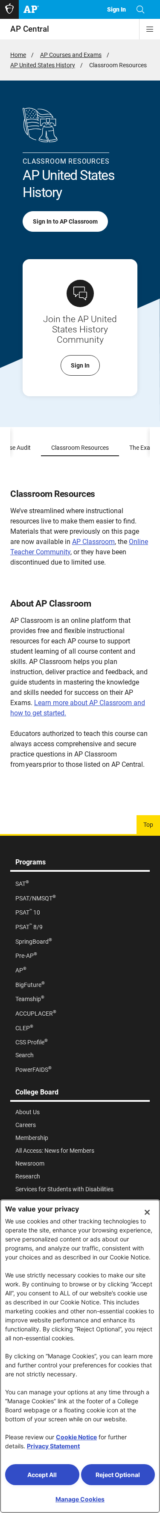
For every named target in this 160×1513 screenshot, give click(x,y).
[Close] (147, 1212)
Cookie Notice (76, 1437)
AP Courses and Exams (71, 54)
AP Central (29, 29)
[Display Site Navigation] (149, 29)
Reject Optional (118, 1474)
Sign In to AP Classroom (65, 221)
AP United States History (42, 65)
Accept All (42, 1474)
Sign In (80, 365)
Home (18, 54)
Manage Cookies (80, 1499)
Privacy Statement (53, 1446)
